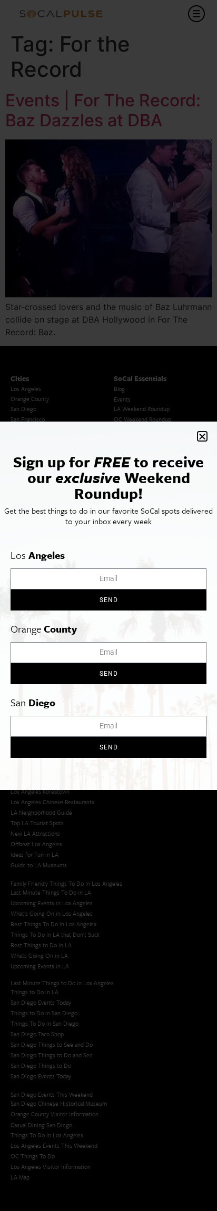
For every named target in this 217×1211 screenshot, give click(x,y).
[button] (202, 436)
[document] (108, 605)
